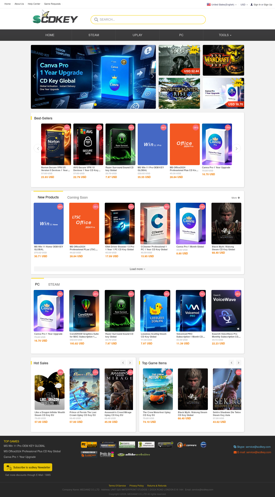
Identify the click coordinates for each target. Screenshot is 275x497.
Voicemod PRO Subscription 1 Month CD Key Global (189, 336)
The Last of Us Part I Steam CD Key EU (227, 414)
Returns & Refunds (156, 485)
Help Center (34, 3)
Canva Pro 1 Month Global (190, 246)
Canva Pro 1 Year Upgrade (184, 167)
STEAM (93, 35)
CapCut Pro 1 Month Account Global (212, 169)
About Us (19, 3)
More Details (56, 162)
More (234, 197)
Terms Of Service (117, 485)
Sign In (257, 4)
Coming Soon (77, 197)
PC (181, 35)
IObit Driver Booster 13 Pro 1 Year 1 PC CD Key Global (119, 248)
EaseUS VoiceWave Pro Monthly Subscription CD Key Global (225, 336)
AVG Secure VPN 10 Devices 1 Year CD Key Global (53, 170)
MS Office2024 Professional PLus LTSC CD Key (82, 249)
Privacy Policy (136, 485)
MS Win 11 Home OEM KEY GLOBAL (48, 248)
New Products (48, 196)
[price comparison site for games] (166, 444)
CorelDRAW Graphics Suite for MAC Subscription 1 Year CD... (84, 336)
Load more (136, 269)
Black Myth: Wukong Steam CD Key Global (223, 248)
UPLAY (137, 35)
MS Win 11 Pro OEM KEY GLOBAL (119, 169)
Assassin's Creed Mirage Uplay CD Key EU (83, 414)
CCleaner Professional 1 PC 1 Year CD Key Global (154, 248)
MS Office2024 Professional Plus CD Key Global (151, 170)
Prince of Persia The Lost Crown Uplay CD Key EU (48, 414)
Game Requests (52, 3)
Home (7, 3)
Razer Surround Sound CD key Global (87, 169)
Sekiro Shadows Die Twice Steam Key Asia (192, 414)
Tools (224, 35)
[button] (34, 76)
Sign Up (268, 4)
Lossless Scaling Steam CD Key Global (153, 335)
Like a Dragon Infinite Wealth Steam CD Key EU (120, 414)
